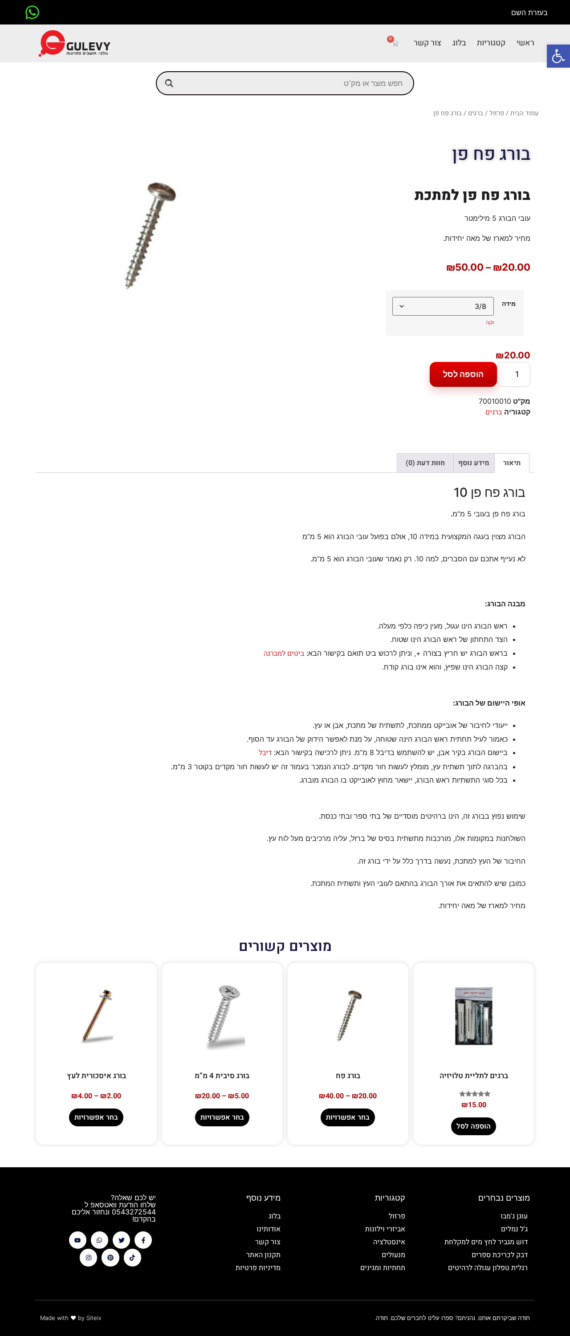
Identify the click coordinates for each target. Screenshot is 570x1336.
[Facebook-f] (143, 1240)
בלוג (459, 43)
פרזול (496, 113)
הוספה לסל (463, 374)
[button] (558, 56)
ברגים (475, 113)
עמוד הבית (524, 113)
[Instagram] (88, 1257)
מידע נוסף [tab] (473, 463)
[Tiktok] (132, 1257)
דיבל (265, 752)
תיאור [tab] (512, 463)
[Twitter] (121, 1240)
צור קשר (427, 43)
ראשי (525, 43)
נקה (490, 322)
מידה (509, 303)
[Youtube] (77, 1240)
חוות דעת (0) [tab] (425, 463)
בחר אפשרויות (348, 1117)
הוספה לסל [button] (473, 1126)
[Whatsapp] (99, 1240)
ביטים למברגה (284, 653)
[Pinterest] (110, 1257)
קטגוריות (491, 43)
